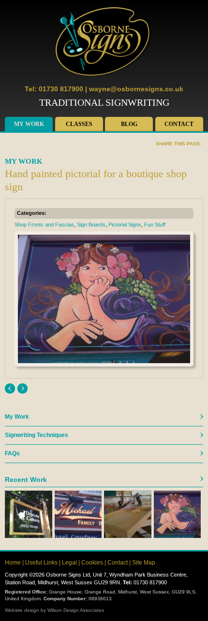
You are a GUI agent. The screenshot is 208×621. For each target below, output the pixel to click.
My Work (29, 124)
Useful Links (41, 562)
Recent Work (26, 479)
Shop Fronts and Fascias (44, 224)
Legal (69, 562)
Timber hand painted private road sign (22, 388)
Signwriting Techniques (36, 435)
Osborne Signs (104, 42)
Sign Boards (91, 224)
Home (13, 562)
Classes (79, 124)
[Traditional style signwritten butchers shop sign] (78, 514)
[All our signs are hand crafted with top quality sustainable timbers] (127, 514)
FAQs (12, 453)
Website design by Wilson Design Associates (54, 610)
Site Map (143, 562)
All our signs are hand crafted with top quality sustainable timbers (10, 388)
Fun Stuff (154, 224)
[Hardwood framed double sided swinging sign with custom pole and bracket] (28, 514)
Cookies (92, 562)
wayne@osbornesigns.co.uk (136, 89)
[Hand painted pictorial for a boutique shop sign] (177, 514)
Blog (129, 124)
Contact (178, 124)
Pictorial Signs (124, 224)
